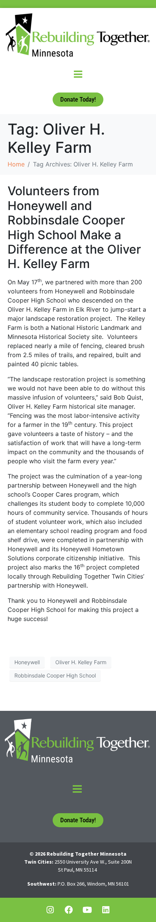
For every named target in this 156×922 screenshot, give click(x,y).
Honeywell (27, 662)
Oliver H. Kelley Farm (80, 662)
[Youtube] (87, 910)
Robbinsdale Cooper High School (55, 675)
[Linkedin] (106, 910)
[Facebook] (69, 910)
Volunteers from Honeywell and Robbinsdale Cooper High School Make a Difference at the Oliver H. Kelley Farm (74, 227)
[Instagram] (50, 910)
